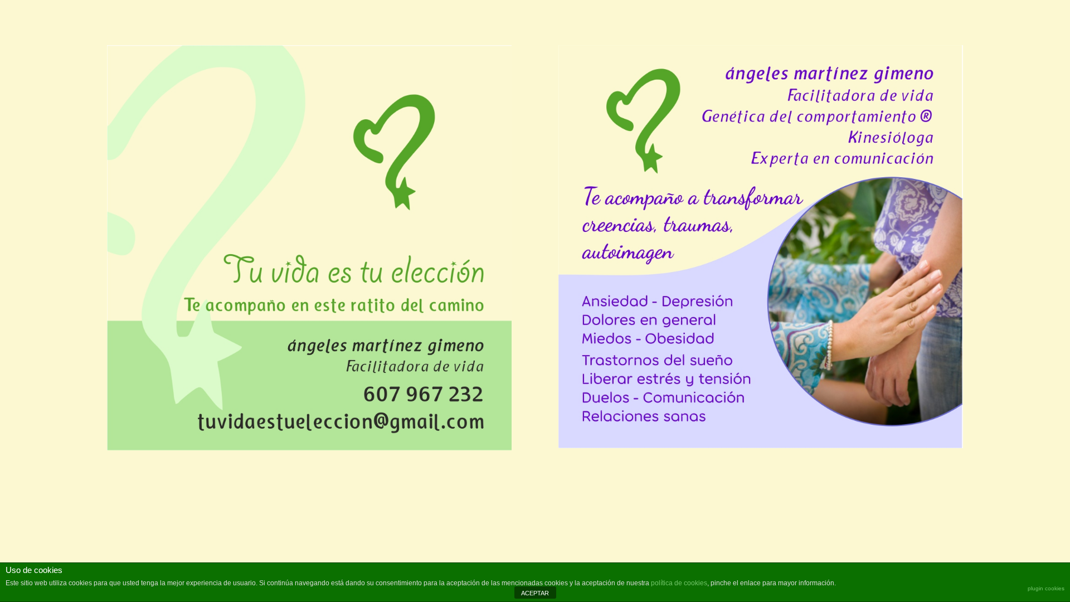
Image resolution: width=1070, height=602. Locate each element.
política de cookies (679, 583)
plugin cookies (1046, 588)
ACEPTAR (535, 593)
